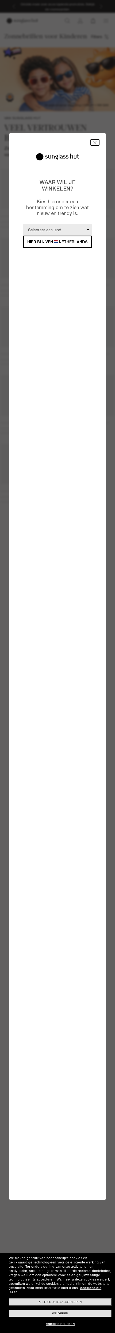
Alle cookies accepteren (60, 1301)
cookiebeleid (90, 1288)
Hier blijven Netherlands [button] (57, 242)
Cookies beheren (60, 1324)
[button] (95, 142)
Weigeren (60, 1313)
